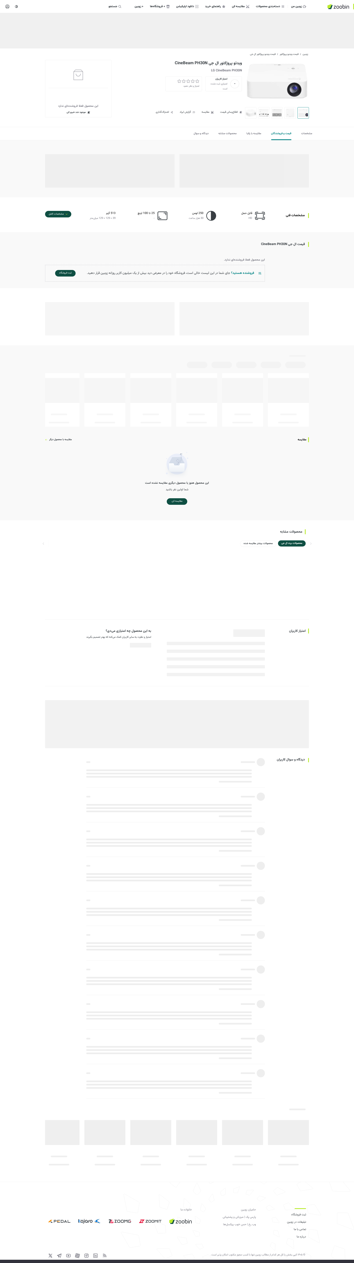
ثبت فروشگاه (298, 1214)
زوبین (305, 54)
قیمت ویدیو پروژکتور (289, 54)
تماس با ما (300, 1229)
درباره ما (301, 1236)
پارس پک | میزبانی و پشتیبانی (239, 1217)
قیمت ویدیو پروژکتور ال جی (263, 54)
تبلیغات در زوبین (296, 1222)
